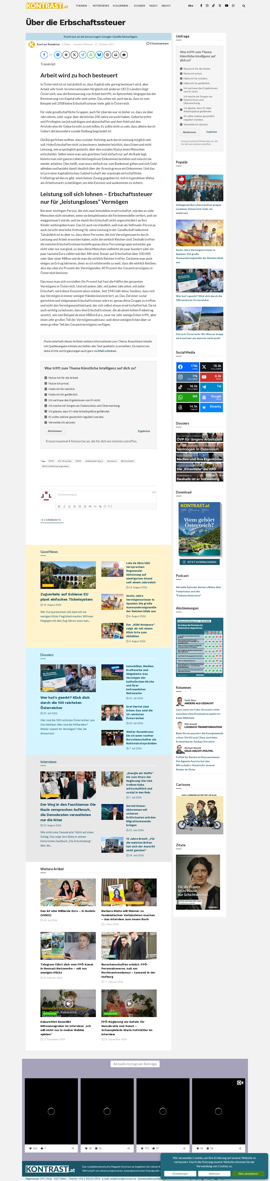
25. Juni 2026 (136, 830)
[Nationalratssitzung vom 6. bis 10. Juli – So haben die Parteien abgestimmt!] (199, 647)
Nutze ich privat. (58, 383)
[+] (110, 506)
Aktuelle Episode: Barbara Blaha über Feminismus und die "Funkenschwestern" (198, 591)
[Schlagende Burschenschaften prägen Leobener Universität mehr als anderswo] (199, 187)
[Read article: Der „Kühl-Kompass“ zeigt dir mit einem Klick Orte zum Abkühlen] (112, 631)
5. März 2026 (111, 924)
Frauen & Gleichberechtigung (123, 903)
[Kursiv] (64, 506)
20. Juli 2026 (136, 723)
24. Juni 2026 (136, 855)
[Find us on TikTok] (213, 5)
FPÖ (51, 461)
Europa (48, 585)
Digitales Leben (53, 956)
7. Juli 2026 (135, 748)
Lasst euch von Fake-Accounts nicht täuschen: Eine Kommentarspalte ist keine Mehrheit (198, 713)
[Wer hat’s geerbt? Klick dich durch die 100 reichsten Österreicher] (199, 280)
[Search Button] (243, 5)
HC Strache (64, 461)
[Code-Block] (95, 506)
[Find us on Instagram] (207, 5)
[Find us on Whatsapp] (233, 5)
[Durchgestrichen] (74, 506)
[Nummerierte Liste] (79, 506)
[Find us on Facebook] (201, 5)
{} (105, 506)
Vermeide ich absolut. (61, 422)
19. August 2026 (52, 604)
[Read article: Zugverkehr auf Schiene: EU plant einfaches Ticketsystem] (68, 575)
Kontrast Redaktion (48, 44)
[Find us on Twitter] (219, 5)
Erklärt (48, 903)
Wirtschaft (127, 461)
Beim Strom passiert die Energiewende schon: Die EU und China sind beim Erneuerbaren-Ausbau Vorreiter (199, 737)
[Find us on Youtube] (226, 5)
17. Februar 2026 (113, 981)
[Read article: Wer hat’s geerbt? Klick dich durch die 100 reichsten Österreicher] (68, 678)
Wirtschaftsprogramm (55, 466)
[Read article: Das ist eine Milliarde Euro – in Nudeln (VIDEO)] (68, 892)
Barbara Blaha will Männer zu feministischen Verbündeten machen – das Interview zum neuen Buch (128, 915)
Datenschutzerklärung (152, 1178)
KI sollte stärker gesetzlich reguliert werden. (76, 416)
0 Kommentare (159, 43)
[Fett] (59, 506)
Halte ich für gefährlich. (63, 394)
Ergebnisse (144, 431)
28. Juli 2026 (50, 920)
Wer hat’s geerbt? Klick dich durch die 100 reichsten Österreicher (65, 702)
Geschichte (50, 796)
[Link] (100, 506)
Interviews (101, 5)
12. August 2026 (138, 587)
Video (153, 5)
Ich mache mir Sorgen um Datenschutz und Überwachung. (84, 405)
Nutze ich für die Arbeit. (63, 377)
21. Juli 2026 (136, 698)
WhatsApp (39, 1159)
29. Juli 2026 (50, 713)
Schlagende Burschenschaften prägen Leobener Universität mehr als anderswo (198, 209)
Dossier (139, 5)
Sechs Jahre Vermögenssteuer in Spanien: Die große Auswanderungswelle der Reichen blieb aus (141, 603)
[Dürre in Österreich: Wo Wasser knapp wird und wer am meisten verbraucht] (199, 318)
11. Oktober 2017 (104, 44)
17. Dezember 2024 (54, 1039)
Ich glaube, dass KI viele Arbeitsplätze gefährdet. (79, 411)
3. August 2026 (137, 641)
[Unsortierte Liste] (84, 506)
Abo (190, 5)
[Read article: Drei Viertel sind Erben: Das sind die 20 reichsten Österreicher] (112, 713)
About (166, 5)
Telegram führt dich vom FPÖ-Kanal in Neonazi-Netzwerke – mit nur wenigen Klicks (66, 968)
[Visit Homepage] (47, 5)
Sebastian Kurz (94, 461)
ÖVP (78, 461)
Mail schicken (107, 350)
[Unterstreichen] (69, 506)
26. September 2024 (115, 1039)
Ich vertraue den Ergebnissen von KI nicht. (74, 400)
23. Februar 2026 (52, 977)
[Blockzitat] (90, 506)
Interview (49, 1013)
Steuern (112, 461)
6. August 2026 (137, 616)
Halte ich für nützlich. (61, 389)
